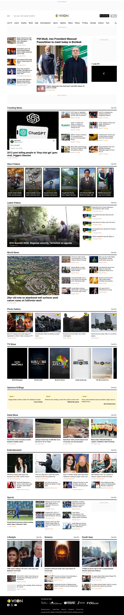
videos (70, 23)
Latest (16, 23)
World (31, 23)
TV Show (85, 23)
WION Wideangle (17, 380)
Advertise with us (45, 609)
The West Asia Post (102, 380)
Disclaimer (71, 609)
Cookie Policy (55, 609)
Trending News (14, 108)
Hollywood (71, 478)
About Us (63, 609)
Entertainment (45, 23)
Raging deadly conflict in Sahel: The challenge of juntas (25, 399)
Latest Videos (14, 203)
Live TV (9, 23)
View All (114, 108)
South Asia (87, 537)
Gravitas (24, 23)
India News (12, 415)
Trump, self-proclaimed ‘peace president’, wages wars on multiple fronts (98, 400)
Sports (55, 23)
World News (13, 252)
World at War (38, 380)
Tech (107, 23)
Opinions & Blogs (15, 387)
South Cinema (44, 478)
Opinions (63, 23)
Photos (77, 23)
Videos (16, 245)
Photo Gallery (14, 309)
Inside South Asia (80, 380)
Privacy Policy (79, 609)
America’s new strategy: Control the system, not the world (62, 399)
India (36, 23)
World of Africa (60, 380)
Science (101, 23)
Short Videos (13, 164)
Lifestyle (93, 23)
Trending (14, 158)
